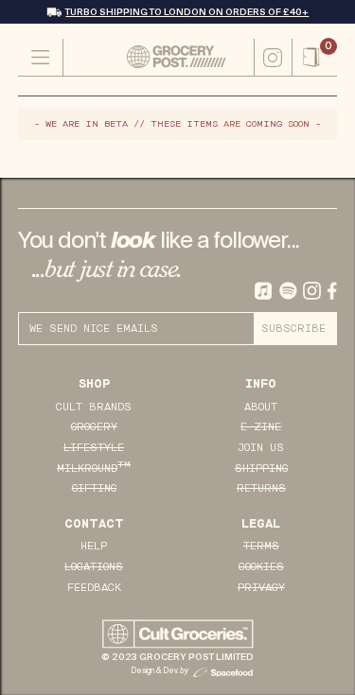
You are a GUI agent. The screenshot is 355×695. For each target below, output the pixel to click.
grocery (94, 427)
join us (261, 448)
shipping (261, 468)
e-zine (260, 427)
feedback (94, 588)
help (93, 546)
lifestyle (93, 448)
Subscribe (293, 328)
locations (93, 567)
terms (261, 546)
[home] (159, 56)
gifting (94, 488)
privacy (261, 588)
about (260, 407)
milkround (94, 468)
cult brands (94, 407)
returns (261, 488)
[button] (315, 58)
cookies (261, 567)
